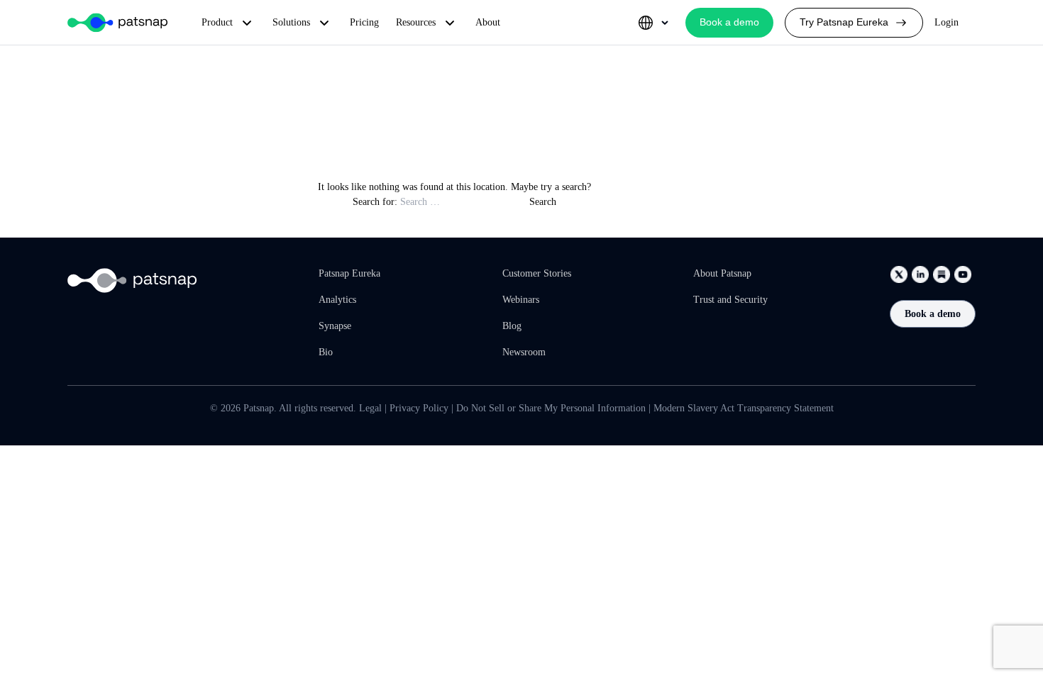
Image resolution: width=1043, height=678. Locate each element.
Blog (512, 326)
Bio (326, 352)
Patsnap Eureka (349, 273)
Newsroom (524, 352)
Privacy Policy (419, 408)
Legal (370, 408)
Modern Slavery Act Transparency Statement (743, 408)
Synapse (335, 326)
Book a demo (933, 314)
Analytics (337, 299)
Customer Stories (536, 273)
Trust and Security (730, 299)
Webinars (520, 299)
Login (946, 22)
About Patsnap (722, 273)
